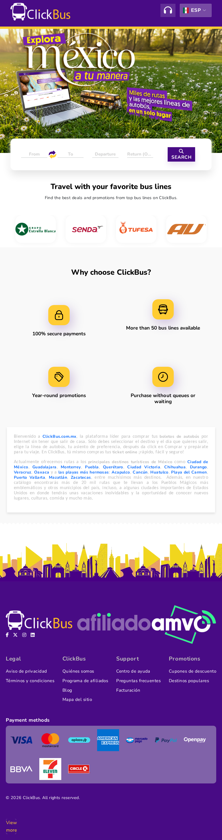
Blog (67, 690)
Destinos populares (189, 681)
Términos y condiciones (30, 681)
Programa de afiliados (85, 681)
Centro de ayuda (133, 671)
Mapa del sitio (77, 699)
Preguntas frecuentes (138, 681)
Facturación (128, 690)
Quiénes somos (78, 671)
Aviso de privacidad (26, 671)
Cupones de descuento (192, 671)
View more (11, 826)
